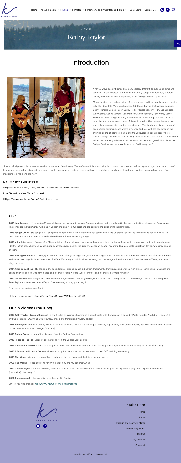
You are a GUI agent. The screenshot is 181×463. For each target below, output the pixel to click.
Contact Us (150, 9)
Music (65, 9)
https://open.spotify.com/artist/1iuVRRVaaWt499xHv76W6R (41, 187)
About (44, 9)
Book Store (135, 9)
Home (34, 9)
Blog (121, 9)
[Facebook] (162, 10)
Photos (77, 9)
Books (53, 9)
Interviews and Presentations (101, 9)
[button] (177, 43)
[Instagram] (168, 10)
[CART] (173, 10)
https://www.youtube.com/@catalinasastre (30, 199)
